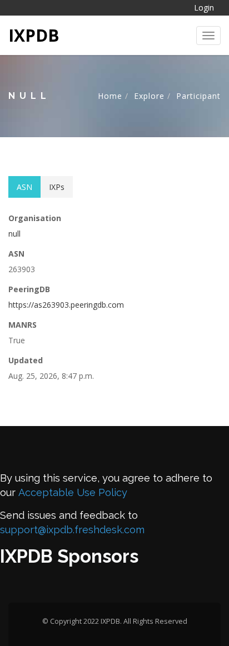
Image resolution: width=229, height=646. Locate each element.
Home (110, 96)
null (14, 233)
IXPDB (33, 35)
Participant (198, 96)
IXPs (56, 187)
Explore (149, 96)
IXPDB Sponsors (69, 556)
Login (204, 7)
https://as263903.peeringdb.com (66, 304)
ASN (24, 187)
